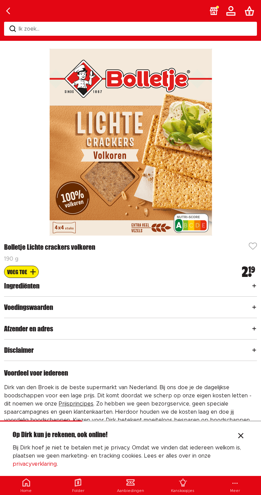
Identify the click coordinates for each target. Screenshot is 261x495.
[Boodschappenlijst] (251, 11)
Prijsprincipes (76, 404)
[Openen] (254, 286)
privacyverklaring (35, 464)
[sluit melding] (240, 436)
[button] (214, 11)
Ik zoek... (29, 29)
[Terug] (8, 11)
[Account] (232, 11)
